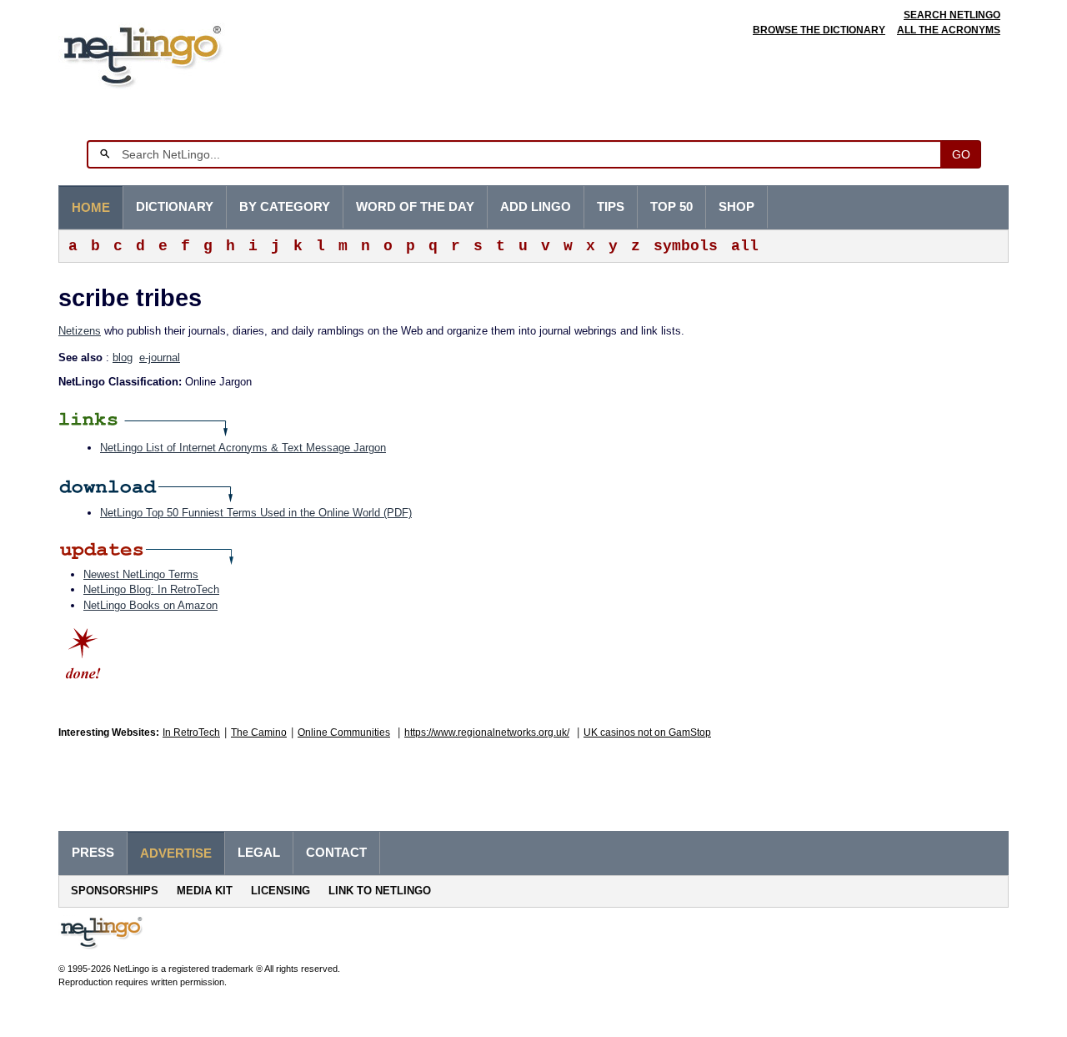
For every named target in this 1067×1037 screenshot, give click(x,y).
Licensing (280, 890)
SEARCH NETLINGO (952, 15)
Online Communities (344, 732)
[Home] (168, 54)
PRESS (93, 852)
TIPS (610, 207)
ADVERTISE (176, 853)
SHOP (736, 207)
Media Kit (205, 890)
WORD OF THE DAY (415, 207)
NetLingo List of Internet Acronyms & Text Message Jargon (243, 447)
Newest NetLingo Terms (140, 574)
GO (961, 154)
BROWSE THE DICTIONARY (819, 30)
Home (91, 207)
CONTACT (336, 852)
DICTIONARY (174, 207)
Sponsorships (114, 890)
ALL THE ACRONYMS (948, 30)
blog (123, 357)
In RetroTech (191, 732)
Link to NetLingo (379, 890)
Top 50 (671, 207)
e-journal (159, 357)
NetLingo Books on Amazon (150, 605)
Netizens (79, 331)
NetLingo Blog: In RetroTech (151, 589)
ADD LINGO (535, 207)
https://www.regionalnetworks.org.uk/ (486, 732)
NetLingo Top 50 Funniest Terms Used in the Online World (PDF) (256, 512)
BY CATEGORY (284, 207)
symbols (686, 246)
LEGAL (259, 852)
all (745, 246)
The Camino (259, 732)
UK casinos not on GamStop (647, 732)
